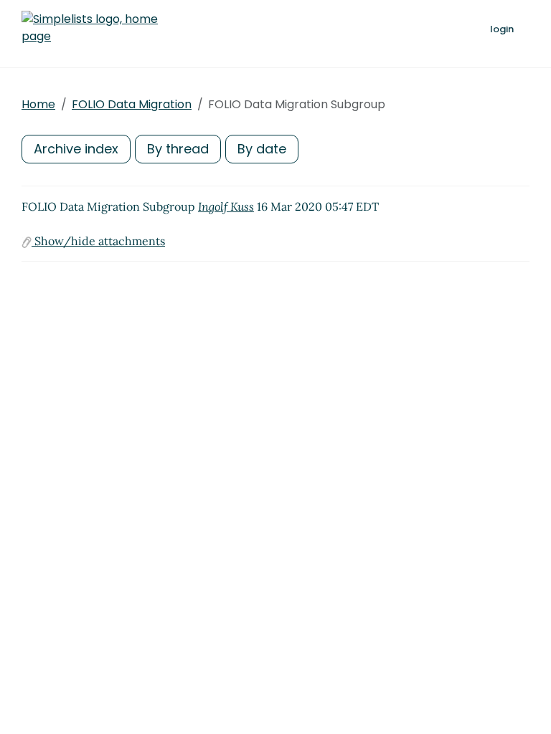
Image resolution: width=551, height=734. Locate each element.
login (502, 29)
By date (261, 149)
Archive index (76, 149)
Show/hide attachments (98, 241)
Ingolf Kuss (226, 206)
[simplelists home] (90, 28)
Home (38, 104)
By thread (178, 149)
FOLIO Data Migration (132, 104)
